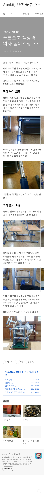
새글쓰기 (24, 13)
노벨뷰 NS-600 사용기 (13, 392)
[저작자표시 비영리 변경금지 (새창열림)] (30, 362)
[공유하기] (11, 362)
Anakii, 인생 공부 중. (20, 5)
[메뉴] (39, 4)
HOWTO (10, 372)
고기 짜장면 (9, 386)
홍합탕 (7, 382)
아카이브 (38, 13)
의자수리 (8, 379)
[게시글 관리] (14, 362)
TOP (39, 491)
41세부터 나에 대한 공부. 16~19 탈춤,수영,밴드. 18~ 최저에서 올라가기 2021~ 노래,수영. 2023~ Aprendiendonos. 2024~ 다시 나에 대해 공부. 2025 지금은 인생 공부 (17, 460)
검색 (34, 4)
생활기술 (19, 372)
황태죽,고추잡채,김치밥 (14, 389)
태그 (13, 13)
